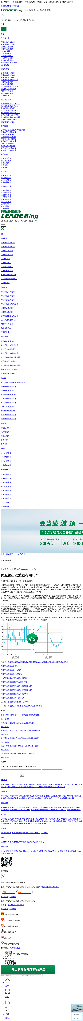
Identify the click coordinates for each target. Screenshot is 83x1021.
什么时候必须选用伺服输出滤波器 (14, 678)
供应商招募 (5, 208)
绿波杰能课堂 (6, 180)
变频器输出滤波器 (8, 44)
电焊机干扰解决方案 (8, 141)
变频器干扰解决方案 (8, 132)
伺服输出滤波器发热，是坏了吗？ (14, 698)
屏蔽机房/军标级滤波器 (47, 787)
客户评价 (4, 167)
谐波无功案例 (6, 163)
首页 (2, 34)
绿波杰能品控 (6, 202)
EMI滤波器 (5, 38)
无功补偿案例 (6, 161)
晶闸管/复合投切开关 (9, 120)
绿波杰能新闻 (6, 175)
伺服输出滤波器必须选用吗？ (12, 674)
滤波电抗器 (5, 69)
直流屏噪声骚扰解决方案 (21, 823)
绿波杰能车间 (6, 204)
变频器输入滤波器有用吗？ (18, 702)
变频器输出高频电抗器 (9, 80)
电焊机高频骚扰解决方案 (37, 821)
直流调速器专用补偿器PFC (20, 810)
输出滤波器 (24, 662)
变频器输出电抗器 (8, 75)
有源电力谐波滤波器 (8, 60)
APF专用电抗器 (7, 91)
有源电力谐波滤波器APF (28, 787)
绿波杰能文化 (6, 195)
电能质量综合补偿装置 (9, 110)
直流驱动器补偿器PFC (9, 115)
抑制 (59, 662)
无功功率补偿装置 (8, 108)
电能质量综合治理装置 (9, 106)
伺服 (9, 662)
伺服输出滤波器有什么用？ (11, 670)
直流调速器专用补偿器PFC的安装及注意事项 (25, 706)
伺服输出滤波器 (7, 49)
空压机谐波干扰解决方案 (17, 821)
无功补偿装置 (6, 100)
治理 (63, 662)
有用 (42, 662)
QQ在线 (8, 956)
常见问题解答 (6, 182)
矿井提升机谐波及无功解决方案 (13, 130)
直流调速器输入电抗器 (9, 86)
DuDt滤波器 (5, 51)
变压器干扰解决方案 (8, 150)
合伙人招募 (5, 206)
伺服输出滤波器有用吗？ (10, 666)
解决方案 (4, 126)
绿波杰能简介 (6, 190)
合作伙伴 (4, 165)
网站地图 (15, 6)
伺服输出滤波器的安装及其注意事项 (15, 694)
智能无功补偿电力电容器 (10, 113)
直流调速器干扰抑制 (8, 137)
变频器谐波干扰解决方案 (35, 819)
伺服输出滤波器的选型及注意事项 (14, 682)
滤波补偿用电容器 (8, 122)
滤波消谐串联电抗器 (8, 89)
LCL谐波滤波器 (7, 56)
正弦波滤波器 (6, 53)
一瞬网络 (13, 897)
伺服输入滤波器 (7, 47)
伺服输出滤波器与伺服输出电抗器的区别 (16, 690)
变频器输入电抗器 (8, 73)
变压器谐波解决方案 (39, 823)
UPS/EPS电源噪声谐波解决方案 (59, 821)
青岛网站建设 (15, 948)
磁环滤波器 (5, 65)
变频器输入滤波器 (8, 42)
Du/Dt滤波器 (59, 784)
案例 (66, 662)
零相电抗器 (5, 96)
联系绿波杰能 (6, 193)
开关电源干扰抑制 (8, 146)
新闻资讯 (4, 171)
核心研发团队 (6, 197)
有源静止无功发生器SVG (10, 104)
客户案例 (4, 154)
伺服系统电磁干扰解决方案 (55, 819)
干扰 (56, 662)
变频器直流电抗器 (8, 77)
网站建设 (4, 897)
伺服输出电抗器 (7, 84)
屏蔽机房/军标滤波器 (9, 63)
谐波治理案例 (6, 158)
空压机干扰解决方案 (8, 139)
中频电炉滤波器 (7, 58)
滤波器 (17, 662)
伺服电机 (47, 662)
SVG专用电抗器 (7, 93)
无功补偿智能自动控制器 (10, 117)
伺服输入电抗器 (7, 82)
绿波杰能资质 (6, 199)
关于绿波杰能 (6, 6)
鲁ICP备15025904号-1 (50, 887)
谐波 (52, 662)
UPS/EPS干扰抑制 (7, 143)
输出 (13, 662)
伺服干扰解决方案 (8, 134)
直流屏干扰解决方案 (8, 148)
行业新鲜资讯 (6, 178)
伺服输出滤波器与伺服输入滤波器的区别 (16, 686)
